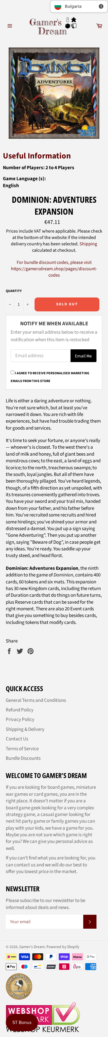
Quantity (14, 291)
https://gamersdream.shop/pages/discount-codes (54, 272)
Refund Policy (19, 709)
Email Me (83, 356)
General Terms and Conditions (36, 700)
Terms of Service (22, 748)
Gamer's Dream (32, 947)
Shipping (88, 244)
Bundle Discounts (23, 758)
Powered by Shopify (62, 947)
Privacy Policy (20, 719)
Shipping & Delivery (25, 729)
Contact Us (17, 738)
